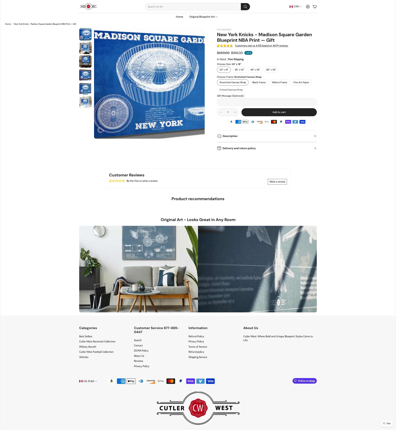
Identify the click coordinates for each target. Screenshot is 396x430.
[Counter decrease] (221, 112)
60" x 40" (271, 69)
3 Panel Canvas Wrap (231, 89)
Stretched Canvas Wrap (233, 82)
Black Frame (259, 82)
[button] (197, 6)
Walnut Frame (279, 82)
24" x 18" (224, 69)
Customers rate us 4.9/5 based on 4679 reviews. (261, 45)
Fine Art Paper (301, 82)
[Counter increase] (235, 112)
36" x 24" (239, 69)
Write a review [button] (277, 181)
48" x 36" (255, 69)
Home (8, 24)
